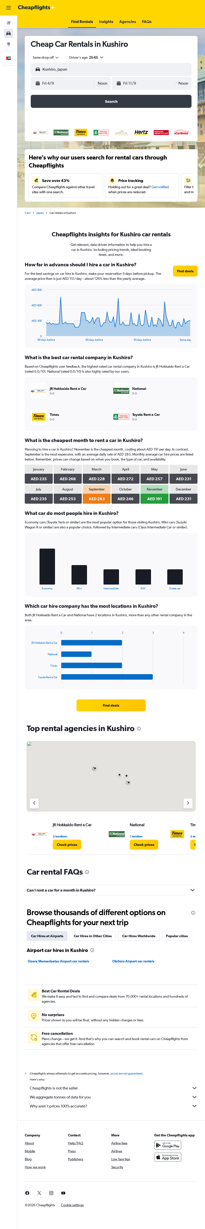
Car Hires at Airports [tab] (47, 936)
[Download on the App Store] (167, 1157)
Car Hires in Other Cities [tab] (93, 936)
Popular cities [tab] (177, 936)
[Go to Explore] (8, 44)
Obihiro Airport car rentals (133, 961)
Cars (27, 213)
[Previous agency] (34, 803)
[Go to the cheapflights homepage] (36, 7)
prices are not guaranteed (126, 1073)
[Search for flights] (8, 23)
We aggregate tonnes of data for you (60, 1097)
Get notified (160, 187)
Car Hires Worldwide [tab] (139, 936)
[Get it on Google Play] (167, 1145)
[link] (185, 271)
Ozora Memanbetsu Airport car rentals (58, 961)
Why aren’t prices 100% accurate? (58, 1106)
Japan (40, 213)
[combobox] (46, 57)
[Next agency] (188, 803)
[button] (8, 7)
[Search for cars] (8, 33)
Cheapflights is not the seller (54, 1088)
